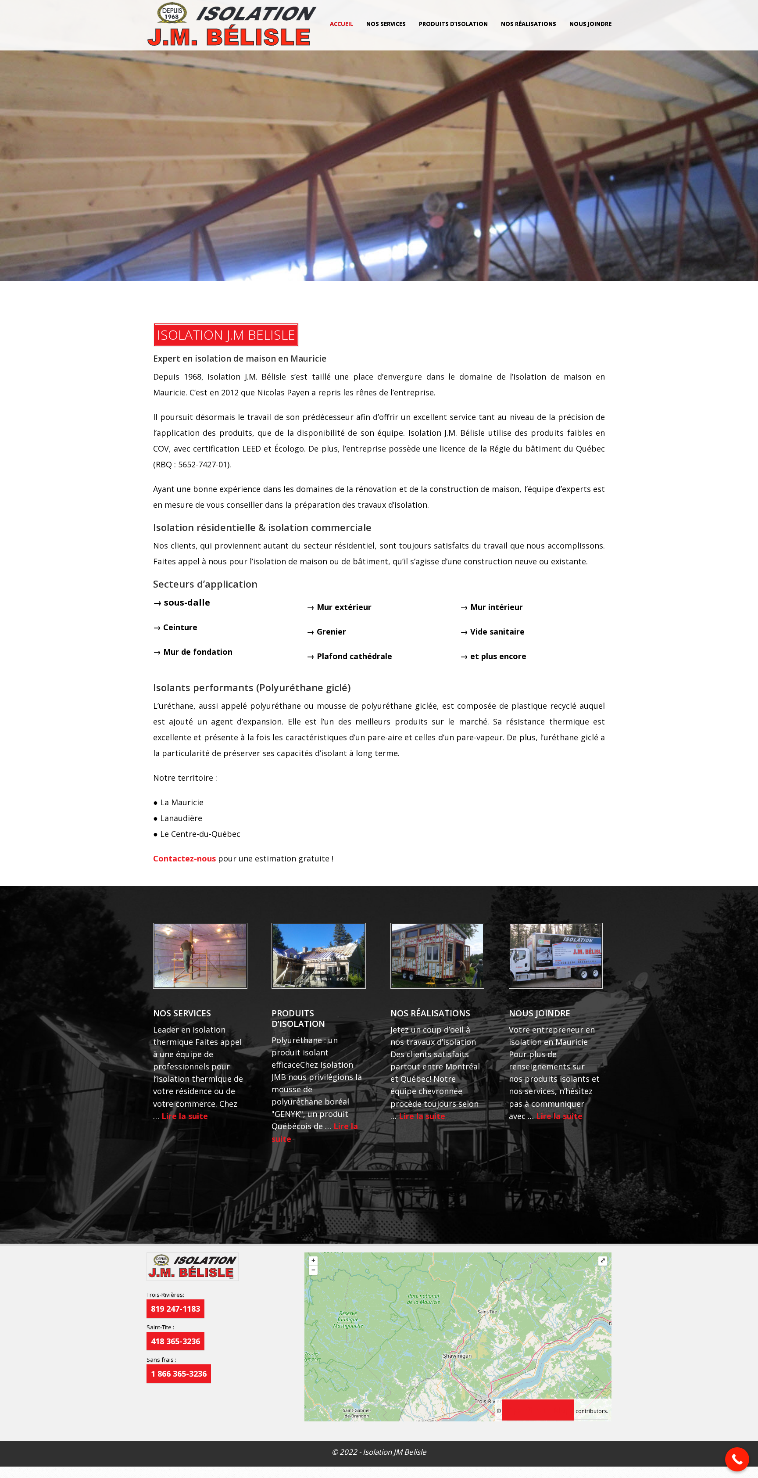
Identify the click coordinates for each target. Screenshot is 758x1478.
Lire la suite (184, 1116)
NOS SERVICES (386, 24)
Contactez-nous (184, 858)
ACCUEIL (341, 24)
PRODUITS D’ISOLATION (453, 24)
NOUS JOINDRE (590, 24)
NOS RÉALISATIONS (528, 24)
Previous (9, 156)
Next (749, 156)
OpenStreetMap (538, 1410)
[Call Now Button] (737, 1459)
